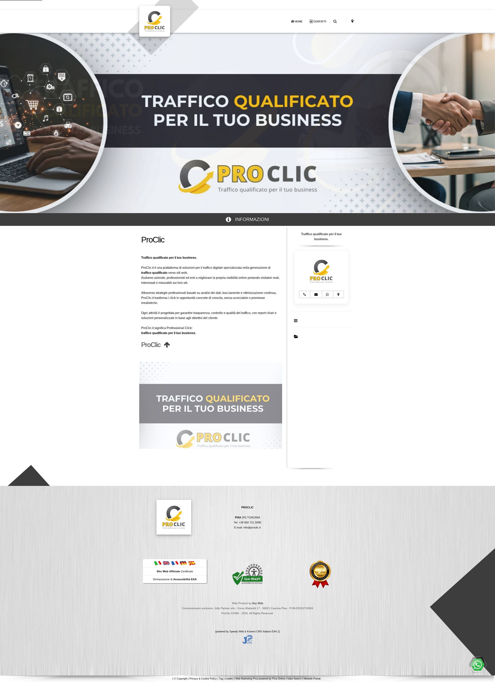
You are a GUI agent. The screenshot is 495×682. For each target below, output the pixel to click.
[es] (192, 563)
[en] (166, 563)
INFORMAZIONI (250, 219)
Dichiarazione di (175, 579)
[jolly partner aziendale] (247, 639)
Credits (229, 678)
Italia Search (294, 678)
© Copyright (180, 678)
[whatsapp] (477, 664)
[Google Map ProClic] (352, 21)
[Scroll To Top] (488, 677)
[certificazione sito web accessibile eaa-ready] (247, 574)
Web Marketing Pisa (246, 678)
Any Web (257, 603)
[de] (183, 563)
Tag (221, 678)
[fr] (175, 563)
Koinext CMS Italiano (259, 631)
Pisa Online (278, 678)
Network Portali (312, 678)
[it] (158, 563)
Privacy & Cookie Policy (203, 678)
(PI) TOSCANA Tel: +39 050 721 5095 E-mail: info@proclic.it (247, 517)
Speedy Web (237, 631)
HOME (298, 21)
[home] (164, 21)
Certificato (175, 571)
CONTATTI (319, 21)
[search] (335, 21)
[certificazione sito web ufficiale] (320, 574)
